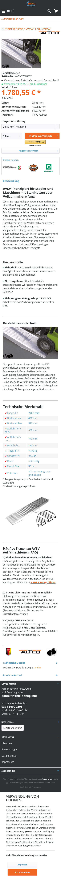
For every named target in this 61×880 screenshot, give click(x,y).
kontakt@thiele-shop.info (19, 696)
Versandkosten (48, 779)
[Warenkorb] (56, 11)
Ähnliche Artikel (12, 675)
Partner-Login (9, 749)
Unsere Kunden (11, 160)
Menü (11, 11)
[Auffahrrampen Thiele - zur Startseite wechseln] (30, 4)
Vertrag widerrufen (12, 727)
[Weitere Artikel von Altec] (49, 33)
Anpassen (22, 864)
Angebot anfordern (28, 150)
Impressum (7, 762)
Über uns (6, 743)
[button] (35, 143)
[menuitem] (8, 11)
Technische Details (14, 662)
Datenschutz (8, 755)
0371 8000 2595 (12, 707)
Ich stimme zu (22, 872)
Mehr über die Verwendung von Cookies (26, 855)
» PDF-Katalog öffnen (43, 582)
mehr (38, 667)
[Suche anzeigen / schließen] (49, 11)
